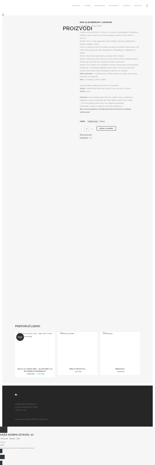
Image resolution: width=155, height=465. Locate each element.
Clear (103, 121)
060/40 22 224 (20, 410)
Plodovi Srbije (39, 419)
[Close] (3, 430)
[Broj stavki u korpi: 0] (147, 6)
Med (90, 138)
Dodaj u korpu (106, 128)
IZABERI (82, 121)
